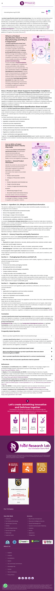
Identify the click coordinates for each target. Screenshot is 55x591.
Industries (31, 528)
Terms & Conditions (12, 572)
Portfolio (8, 525)
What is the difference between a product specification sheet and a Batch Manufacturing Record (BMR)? (23, 352)
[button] (27, 335)
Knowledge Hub (11, 566)
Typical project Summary (11, 523)
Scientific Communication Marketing (37, 525)
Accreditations (11, 558)
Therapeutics (32, 535)
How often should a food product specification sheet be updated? (21, 359)
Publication (8, 518)
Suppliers (10, 552)
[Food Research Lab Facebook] (19, 578)
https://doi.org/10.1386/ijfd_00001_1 (10, 370)
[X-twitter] (47, 14)
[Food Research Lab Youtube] (32, 578)
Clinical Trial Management (35, 523)
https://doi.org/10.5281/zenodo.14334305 (35, 387)
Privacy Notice (11, 574)
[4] (49, 310)
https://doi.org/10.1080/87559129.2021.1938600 (16, 377)
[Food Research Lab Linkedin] (29, 578)
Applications (31, 532)
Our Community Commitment (15, 563)
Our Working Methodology (12, 521)
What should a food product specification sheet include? (18, 348)
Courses (9, 569)
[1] (24, 32)
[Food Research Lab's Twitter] (23, 578)
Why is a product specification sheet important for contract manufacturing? (24, 356)
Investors (10, 555)
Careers (9, 561)
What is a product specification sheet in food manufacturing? (20, 336)
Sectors (30, 530)
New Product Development (35, 518)
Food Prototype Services (11, 528)
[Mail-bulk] (47, 11)
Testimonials (8, 532)
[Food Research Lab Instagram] (26, 578)
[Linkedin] (49, 11)
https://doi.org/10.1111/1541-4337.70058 (11, 394)
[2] (16, 87)
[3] (5, 139)
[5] (51, 310)
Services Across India (10, 530)
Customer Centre (10, 535)
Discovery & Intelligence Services (36, 521)
